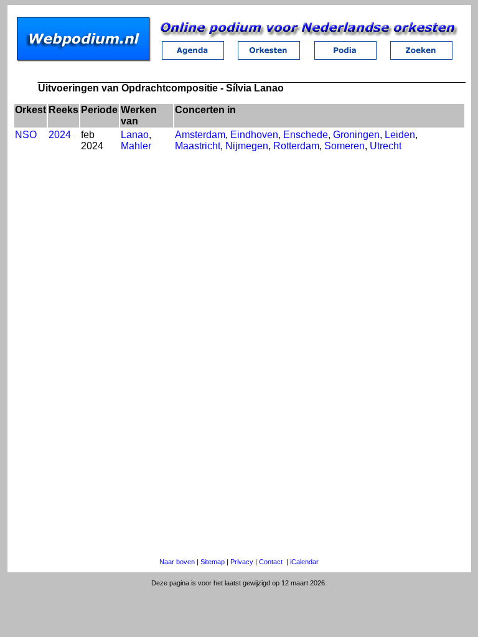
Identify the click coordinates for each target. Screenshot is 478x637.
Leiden (400, 134)
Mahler (136, 146)
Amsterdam (200, 134)
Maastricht (197, 146)
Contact (271, 561)
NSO (26, 134)
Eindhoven (254, 134)
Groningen (356, 134)
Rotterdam (296, 146)
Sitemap (212, 561)
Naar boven (177, 561)
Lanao (135, 134)
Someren (344, 146)
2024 (60, 134)
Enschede (305, 134)
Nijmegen (246, 146)
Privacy (241, 561)
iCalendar (304, 561)
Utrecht (385, 146)
